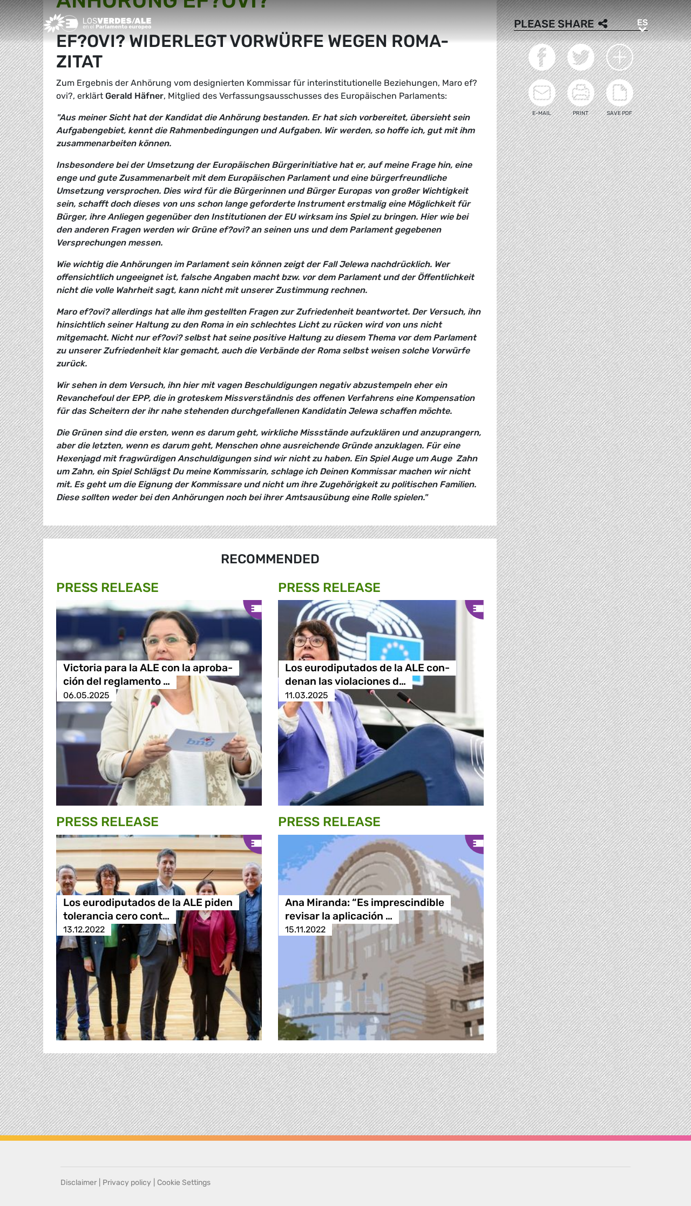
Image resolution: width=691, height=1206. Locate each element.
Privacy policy (127, 1182)
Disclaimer (78, 1182)
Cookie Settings (184, 1182)
